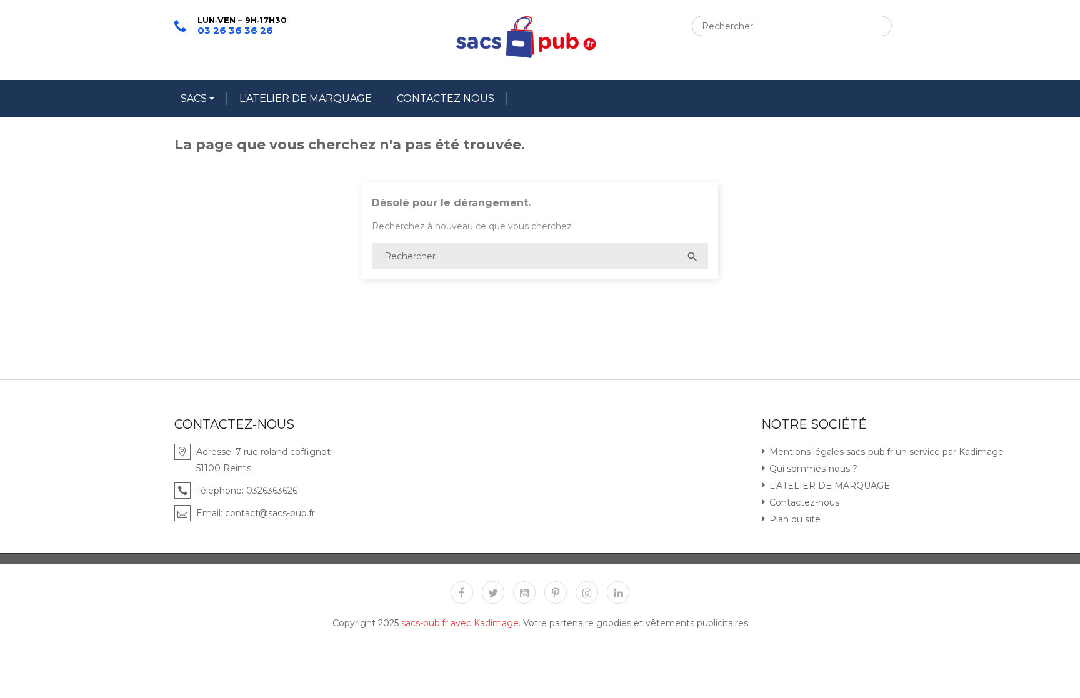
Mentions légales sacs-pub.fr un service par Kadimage (885, 451)
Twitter (493, 592)
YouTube (524, 592)
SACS (195, 98)
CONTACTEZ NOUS (445, 98)
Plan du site (794, 519)
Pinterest (555, 592)
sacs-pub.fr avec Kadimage (460, 623)
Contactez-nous (803, 502)
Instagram (587, 592)
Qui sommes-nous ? (812, 468)
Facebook (462, 592)
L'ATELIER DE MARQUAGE (305, 98)
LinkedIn (618, 592)
